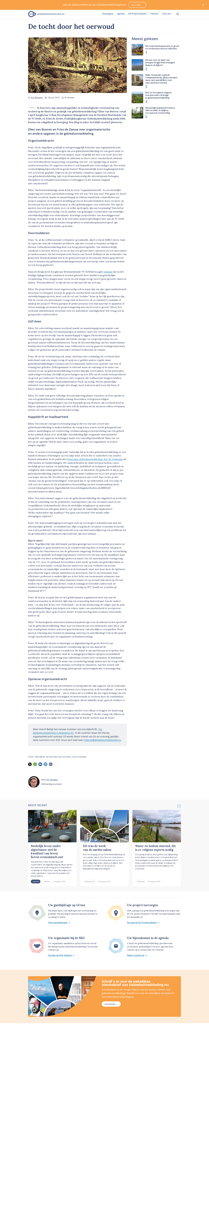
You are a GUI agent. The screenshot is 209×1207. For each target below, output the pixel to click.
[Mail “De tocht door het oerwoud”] (50, 764)
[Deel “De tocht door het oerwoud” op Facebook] (40, 764)
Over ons (166, 13)
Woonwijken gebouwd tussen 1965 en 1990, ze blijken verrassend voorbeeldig (160, 110)
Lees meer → (137, 5)
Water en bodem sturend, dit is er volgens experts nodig (155, 848)
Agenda (121, 13)
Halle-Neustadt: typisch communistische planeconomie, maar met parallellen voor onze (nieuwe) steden (161, 79)
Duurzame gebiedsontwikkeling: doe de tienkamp (95, 459)
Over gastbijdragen (57, 922)
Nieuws (32, 107)
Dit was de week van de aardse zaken (97, 848)
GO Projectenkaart (137, 13)
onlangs (108, 271)
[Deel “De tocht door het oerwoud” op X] (30, 764)
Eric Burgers (37, 97)
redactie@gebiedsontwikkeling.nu (102, 740)
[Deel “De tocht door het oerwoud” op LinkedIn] (45, 764)
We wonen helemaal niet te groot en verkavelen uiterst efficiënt (162, 47)
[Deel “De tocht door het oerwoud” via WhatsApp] (35, 764)
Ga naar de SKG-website (60, 955)
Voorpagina (107, 13)
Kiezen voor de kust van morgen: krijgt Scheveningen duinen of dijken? (160, 63)
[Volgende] (179, 806)
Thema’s (154, 13)
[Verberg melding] (203, 5)
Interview (47, 881)
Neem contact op (135, 955)
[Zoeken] (177, 14)
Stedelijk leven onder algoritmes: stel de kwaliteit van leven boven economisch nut (47, 851)
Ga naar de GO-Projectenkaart (142, 922)
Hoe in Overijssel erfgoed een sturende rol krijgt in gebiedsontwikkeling (158, 95)
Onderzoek (141, 881)
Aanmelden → (111, 1004)
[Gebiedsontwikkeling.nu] (63, 14)
